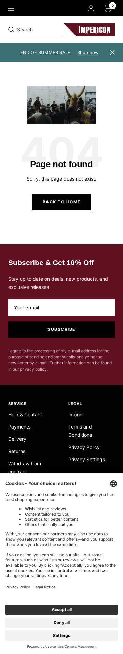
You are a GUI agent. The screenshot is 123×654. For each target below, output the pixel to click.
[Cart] (107, 8)
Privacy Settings (86, 459)
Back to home (62, 201)
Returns (16, 451)
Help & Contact (25, 414)
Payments (19, 427)
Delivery (17, 439)
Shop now (88, 52)
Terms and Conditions (80, 431)
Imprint (76, 414)
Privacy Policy (84, 447)
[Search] (55, 30)
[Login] (91, 8)
